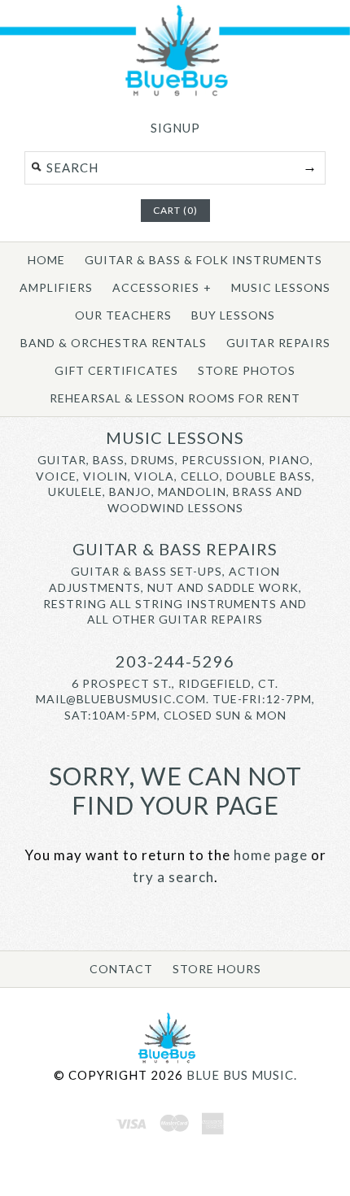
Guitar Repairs (278, 343)
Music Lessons (280, 287)
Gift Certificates (116, 370)
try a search (173, 876)
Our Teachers (123, 315)
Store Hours (217, 969)
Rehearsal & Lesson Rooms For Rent (175, 398)
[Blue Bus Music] (175, 93)
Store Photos (246, 370)
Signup (175, 127)
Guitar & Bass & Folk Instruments (203, 260)
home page (271, 854)
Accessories (162, 287)
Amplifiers (56, 287)
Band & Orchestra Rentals (113, 343)
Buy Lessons (233, 315)
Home (46, 260)
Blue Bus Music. (241, 1075)
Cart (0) (175, 210)
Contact (121, 969)
